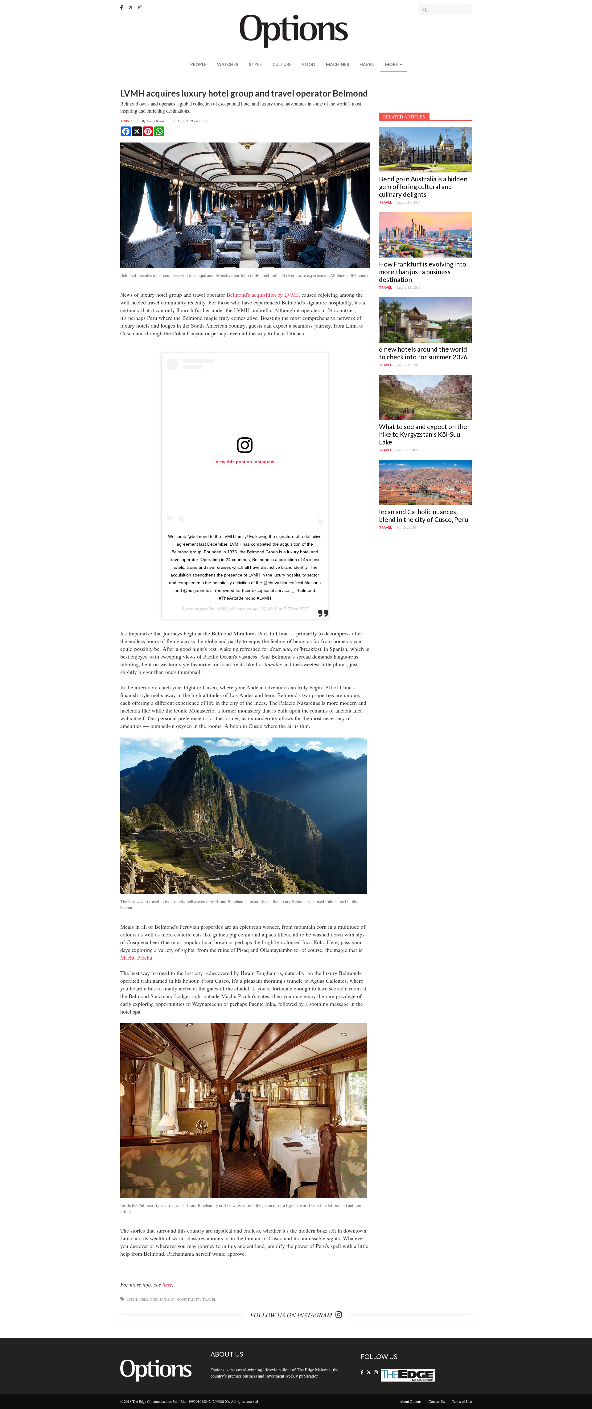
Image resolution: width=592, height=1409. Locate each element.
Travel (126, 121)
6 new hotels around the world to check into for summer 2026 (423, 353)
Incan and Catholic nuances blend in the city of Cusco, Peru (423, 515)
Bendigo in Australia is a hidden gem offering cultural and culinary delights (423, 186)
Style (255, 64)
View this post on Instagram (245, 461)
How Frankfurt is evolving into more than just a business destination (422, 271)
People (198, 64)
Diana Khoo (155, 120)
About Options (410, 1401)
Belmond (148, 1299)
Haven (367, 64)
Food (308, 64)
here (167, 1284)
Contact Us (437, 1401)
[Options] (296, 31)
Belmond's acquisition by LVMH (263, 294)
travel (209, 1299)
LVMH (221, 608)
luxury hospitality (180, 1299)
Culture (282, 64)
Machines (337, 64)
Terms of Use (462, 1401)
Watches (227, 64)
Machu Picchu (136, 957)
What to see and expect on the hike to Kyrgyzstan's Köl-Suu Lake (423, 434)
